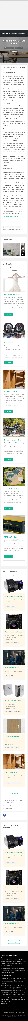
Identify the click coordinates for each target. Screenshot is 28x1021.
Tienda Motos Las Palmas (12, 440)
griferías (19, 987)
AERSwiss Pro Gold (10, 537)
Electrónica (8, 606)
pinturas (13, 994)
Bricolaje (7, 783)
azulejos (7, 227)
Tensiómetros (13, 999)
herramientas (4, 989)
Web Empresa (8, 808)
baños (12, 227)
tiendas (23, 999)
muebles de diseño (5, 992)
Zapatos (8, 1001)
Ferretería (3, 987)
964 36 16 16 (7, 805)
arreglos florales (16, 980)
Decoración (19, 48)
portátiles (18, 994)
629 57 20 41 (9, 744)
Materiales (14, 51)
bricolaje (6, 981)
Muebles (20, 783)
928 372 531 (9, 639)
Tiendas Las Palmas (9, 1012)
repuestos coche (14, 997)
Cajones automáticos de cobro (14, 596)
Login (16, 1012)
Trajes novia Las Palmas (12, 294)
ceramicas (17, 227)
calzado (15, 981)
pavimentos (11, 229)
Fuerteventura (10, 987)
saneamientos (19, 229)
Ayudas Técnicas (9, 642)
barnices (23, 980)
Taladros (8, 999)
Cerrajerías (16, 747)
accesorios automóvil (12, 978)
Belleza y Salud (17, 711)
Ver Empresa (8, 314)
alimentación (21, 978)
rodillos (21, 997)
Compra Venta (9, 48)
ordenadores (14, 992)
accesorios (3, 978)
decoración (21, 985)
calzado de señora (10, 983)
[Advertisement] (14, 15)
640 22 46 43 (9, 604)
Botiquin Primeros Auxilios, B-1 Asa (16, 700)
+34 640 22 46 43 (10, 780)
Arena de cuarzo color (11, 488)
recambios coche (8, 996)
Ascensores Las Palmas (12, 668)
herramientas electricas (14, 989)
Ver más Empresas (14, 793)
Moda (16, 990)
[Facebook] (4, 815)
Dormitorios (13, 783)
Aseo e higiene (8, 711)
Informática (4, 990)
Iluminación (23, 989)
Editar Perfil (21, 1012)
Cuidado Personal (13, 985)
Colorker (5, 89)
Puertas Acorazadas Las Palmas (14, 736)
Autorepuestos (9, 343)
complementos (5, 985)
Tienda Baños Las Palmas (10, 216)
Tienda (19, 999)
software (3, 999)
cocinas (5, 229)
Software (14, 606)
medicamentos (11, 990)
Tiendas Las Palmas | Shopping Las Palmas (13, 33)
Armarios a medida (10, 391)
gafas (15, 987)
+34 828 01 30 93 (10, 708)
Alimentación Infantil (6, 980)
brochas (11, 981)
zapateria (3, 1001)
